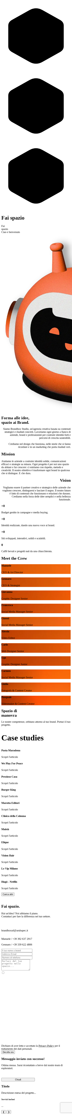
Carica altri (8, 894)
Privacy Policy (46, 1045)
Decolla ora (8, 1052)
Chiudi (18, 1079)
